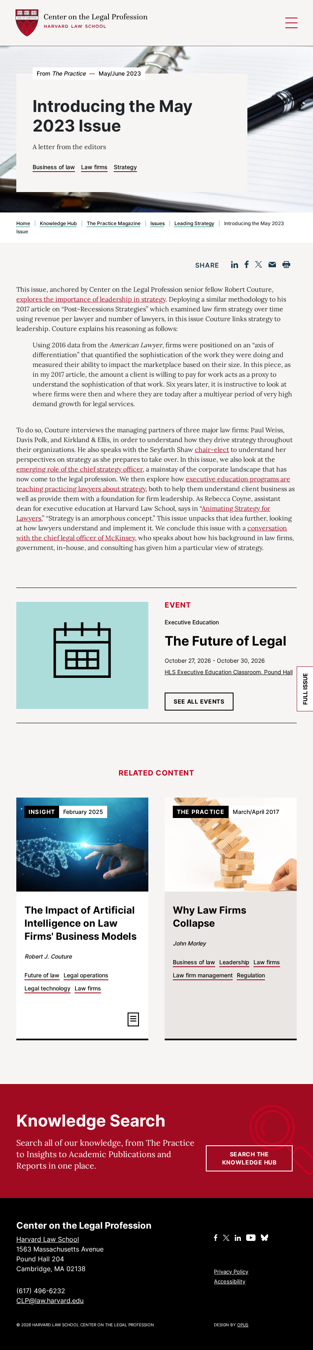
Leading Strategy (194, 223)
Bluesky (265, 1237)
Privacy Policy (231, 1271)
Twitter (226, 1237)
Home (23, 223)
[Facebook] (246, 264)
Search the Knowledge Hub (249, 1158)
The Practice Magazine (114, 223)
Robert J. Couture (48, 956)
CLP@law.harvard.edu (50, 1300)
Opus (242, 1324)
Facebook (216, 1237)
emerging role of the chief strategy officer (79, 469)
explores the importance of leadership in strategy (90, 299)
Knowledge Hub (58, 223)
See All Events (199, 701)
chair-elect (212, 449)
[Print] (286, 264)
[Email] (272, 264)
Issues (157, 223)
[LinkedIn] (234, 264)
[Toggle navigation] (291, 23)
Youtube (251, 1237)
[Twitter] (258, 264)
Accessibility (229, 1281)
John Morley (189, 943)
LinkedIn (238, 1237)
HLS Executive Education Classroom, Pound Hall (229, 671)
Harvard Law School (81, 22)
